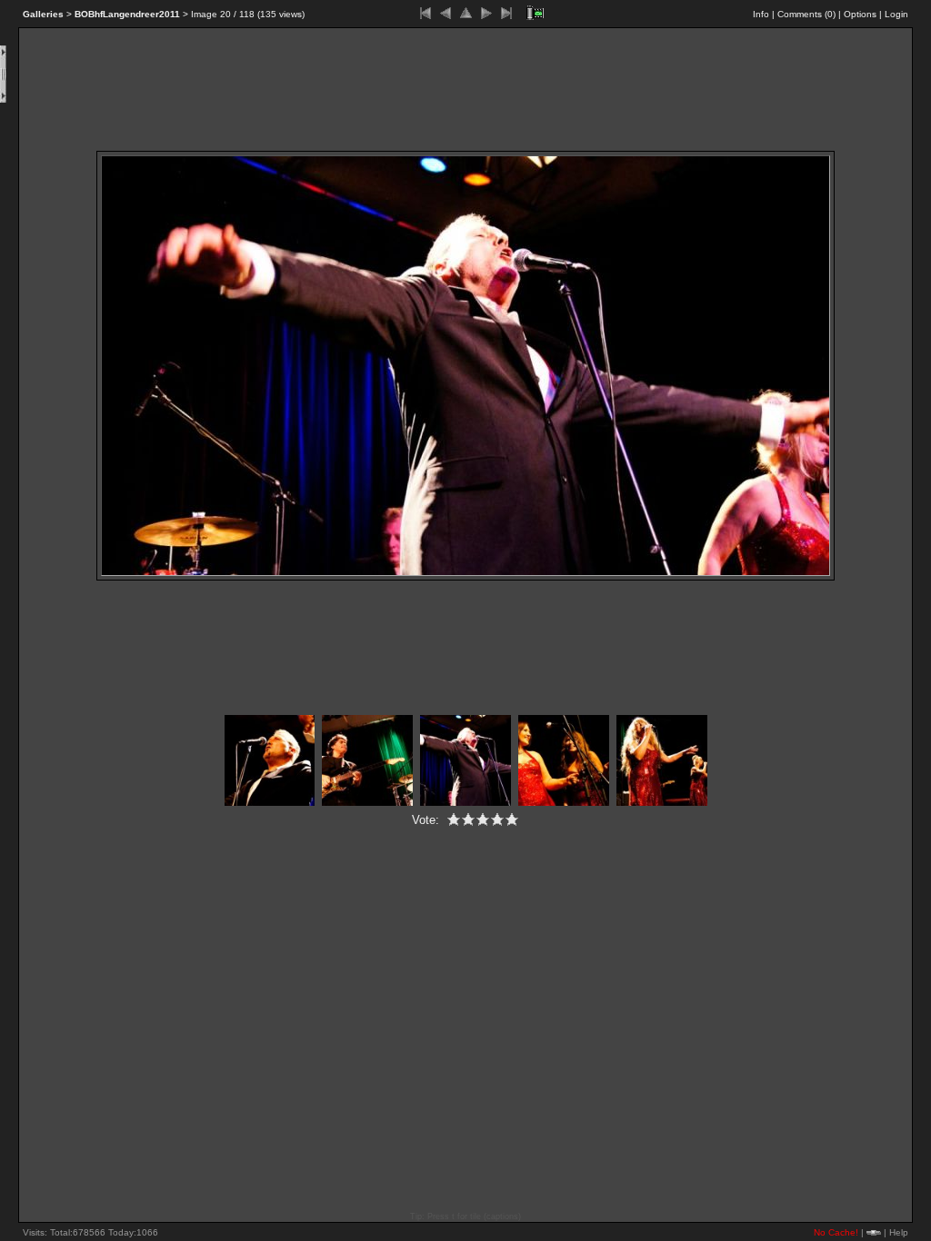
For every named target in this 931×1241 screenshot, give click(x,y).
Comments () (806, 14)
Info (761, 14)
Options (860, 14)
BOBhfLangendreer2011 (127, 14)
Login (896, 14)
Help (898, 1232)
